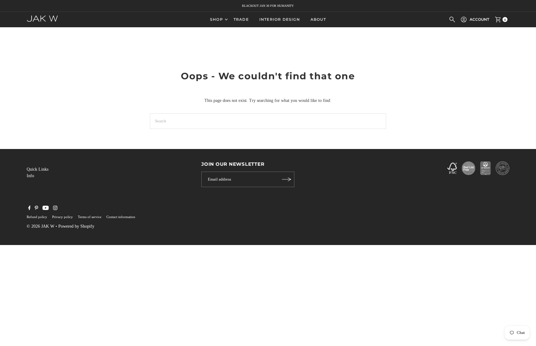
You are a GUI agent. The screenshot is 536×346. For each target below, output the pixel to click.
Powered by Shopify (76, 226)
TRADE (241, 19)
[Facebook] (29, 208)
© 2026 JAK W (40, 226)
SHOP (216, 19)
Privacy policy (62, 217)
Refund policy (37, 217)
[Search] (452, 19)
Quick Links (37, 169)
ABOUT (318, 19)
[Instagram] (55, 208)
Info (30, 175)
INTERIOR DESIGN (279, 19)
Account (479, 19)
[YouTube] (45, 208)
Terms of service (89, 217)
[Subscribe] (286, 179)
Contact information (120, 217)
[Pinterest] (36, 208)
